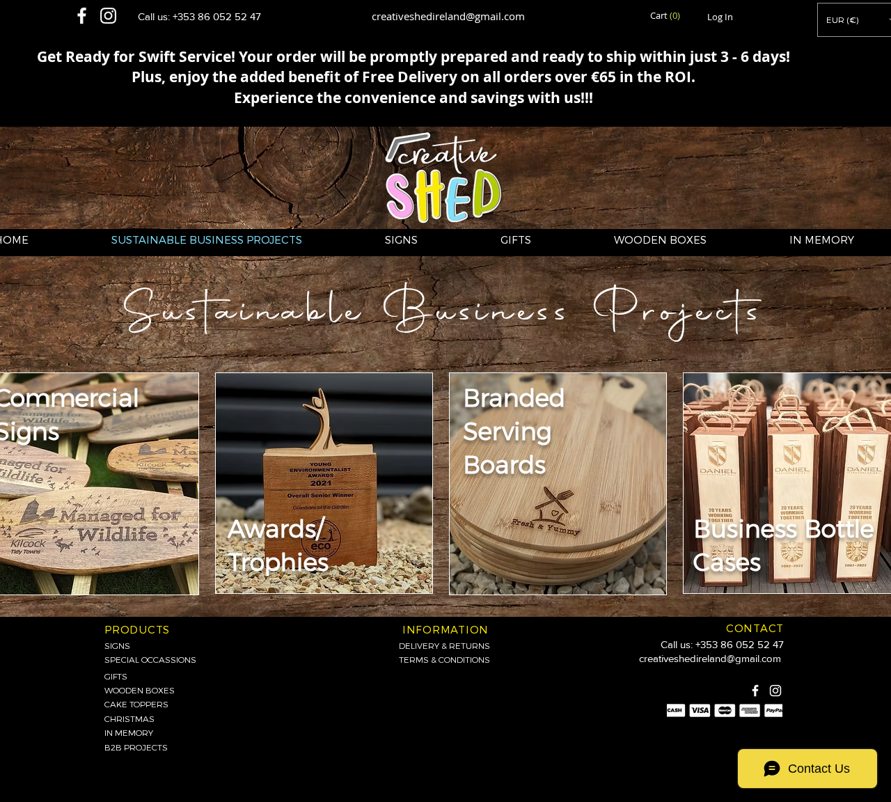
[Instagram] (775, 690)
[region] (324, 483)
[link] (666, 15)
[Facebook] (755, 690)
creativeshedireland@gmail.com (448, 16)
